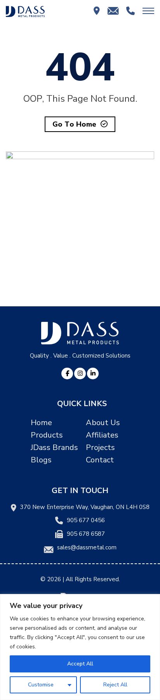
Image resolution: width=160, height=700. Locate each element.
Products (47, 435)
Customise (41, 684)
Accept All (80, 663)
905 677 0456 (86, 520)
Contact (100, 460)
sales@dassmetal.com (87, 547)
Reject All (115, 684)
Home (41, 422)
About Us (103, 422)
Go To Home (74, 124)
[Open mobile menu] (148, 11)
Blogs (41, 460)
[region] (80, 647)
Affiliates (102, 435)
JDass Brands (54, 447)
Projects (100, 447)
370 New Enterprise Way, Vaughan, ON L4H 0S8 (85, 507)
